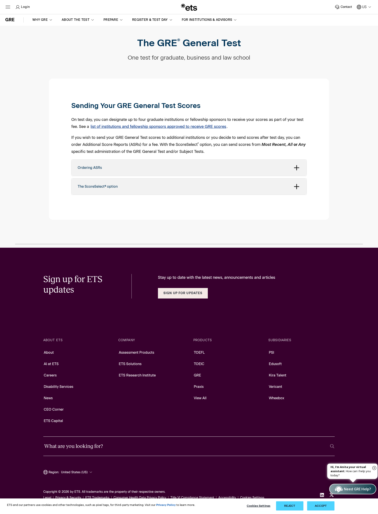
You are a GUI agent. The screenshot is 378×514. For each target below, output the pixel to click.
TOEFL (199, 352)
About (49, 352)
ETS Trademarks (97, 498)
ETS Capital (53, 421)
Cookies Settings (252, 498)
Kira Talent (277, 375)
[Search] (332, 446)
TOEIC (199, 364)
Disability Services (58, 387)
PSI (271, 352)
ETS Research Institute (137, 375)
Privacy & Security (68, 498)
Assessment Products (136, 352)
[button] (42, 20)
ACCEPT (321, 505)
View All (200, 398)
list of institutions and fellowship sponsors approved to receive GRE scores (158, 126)
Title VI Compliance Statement (192, 498)
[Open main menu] (7, 7)
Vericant (275, 387)
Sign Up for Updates (182, 293)
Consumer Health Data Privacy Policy (140, 498)
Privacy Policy (166, 505)
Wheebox (276, 398)
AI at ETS (51, 364)
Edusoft (275, 364)
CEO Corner (54, 409)
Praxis (199, 387)
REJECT (289, 505)
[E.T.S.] (189, 7)
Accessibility (227, 498)
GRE (197, 375)
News (48, 398)
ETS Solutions (130, 364)
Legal (47, 498)
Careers (50, 375)
